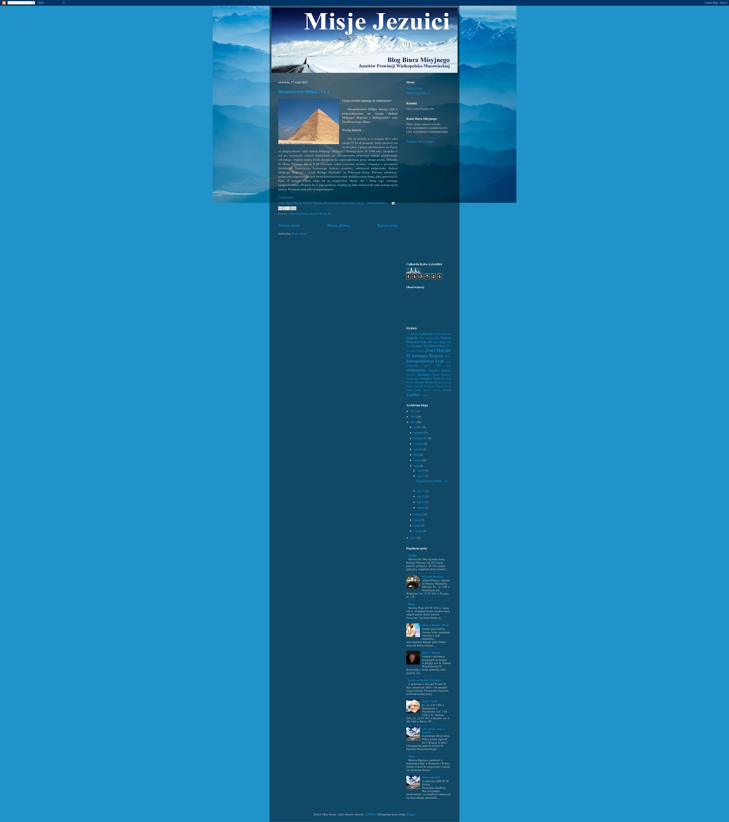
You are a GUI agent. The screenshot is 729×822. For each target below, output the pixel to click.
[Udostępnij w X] (287, 208)
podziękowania (413, 378)
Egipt (292, 213)
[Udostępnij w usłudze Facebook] (291, 208)
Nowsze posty (289, 225)
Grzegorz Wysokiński (424, 346)
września (419, 443)
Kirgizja (436, 355)
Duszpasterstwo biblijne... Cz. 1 (303, 91)
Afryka (414, 334)
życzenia (424, 395)
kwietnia (419, 514)
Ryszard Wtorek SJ (320, 213)
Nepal (436, 374)
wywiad (447, 390)
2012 (413, 422)
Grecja (409, 345)
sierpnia (418, 449)
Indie (448, 345)
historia (441, 346)
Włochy (426, 390)
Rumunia (410, 382)
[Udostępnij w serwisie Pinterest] (294, 208)
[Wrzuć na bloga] (284, 208)
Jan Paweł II (411, 351)
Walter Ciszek (429, 701)
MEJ (438, 365)
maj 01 (421, 507)
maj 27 (421, 476)
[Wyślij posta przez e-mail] (392, 203)
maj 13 (421, 502)
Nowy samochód (431, 777)
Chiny (436, 338)
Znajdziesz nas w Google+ (420, 141)
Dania (436, 342)
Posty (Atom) (299, 233)
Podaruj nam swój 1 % (418, 93)
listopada (419, 432)
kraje (440, 360)
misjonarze (302, 213)
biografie (412, 338)
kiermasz (420, 355)
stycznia (418, 531)
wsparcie (436, 390)
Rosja (448, 378)
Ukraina (417, 390)
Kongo (448, 356)
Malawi (427, 365)
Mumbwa (424, 374)
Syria (440, 382)
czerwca (418, 460)
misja (448, 365)
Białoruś (447, 334)
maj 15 (421, 496)
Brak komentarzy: (377, 203)
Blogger (410, 814)
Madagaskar (412, 365)
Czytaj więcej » (286, 197)
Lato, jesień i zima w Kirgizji (433, 730)
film (449, 342)
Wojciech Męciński (432, 576)
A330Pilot (370, 814)
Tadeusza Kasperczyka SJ (439, 386)
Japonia (421, 351)
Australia (438, 333)
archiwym (425, 333)
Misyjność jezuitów (439, 370)
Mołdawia (410, 374)
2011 (413, 538)
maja (417, 465)
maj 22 (421, 491)
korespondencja (420, 360)
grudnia (418, 427)
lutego (417, 525)
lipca (417, 454)
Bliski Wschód (426, 338)
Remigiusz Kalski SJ (433, 378)
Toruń (409, 390)
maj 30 (421, 470)
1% (407, 333)
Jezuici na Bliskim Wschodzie (424, 680)
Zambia (413, 394)
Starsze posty (387, 225)
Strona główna (338, 225)
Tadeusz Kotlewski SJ (416, 386)
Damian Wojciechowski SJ (428, 340)
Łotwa (448, 361)
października (421, 438)
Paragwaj (446, 374)
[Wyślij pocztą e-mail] (280, 208)
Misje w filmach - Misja (435, 625)
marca (417, 520)
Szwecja (447, 382)
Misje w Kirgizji (431, 652)
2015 (413, 411)
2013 (413, 416)
